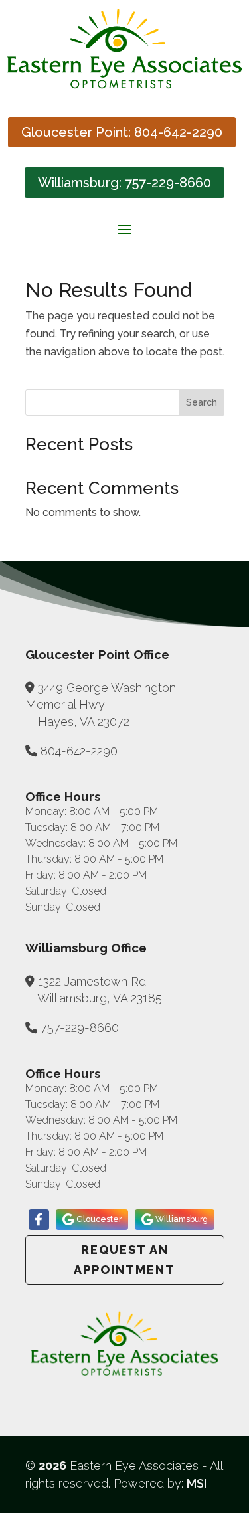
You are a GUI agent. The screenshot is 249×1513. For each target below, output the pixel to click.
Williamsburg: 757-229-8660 (124, 183)
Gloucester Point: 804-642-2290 (121, 132)
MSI (197, 1483)
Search (201, 402)
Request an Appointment (124, 1260)
